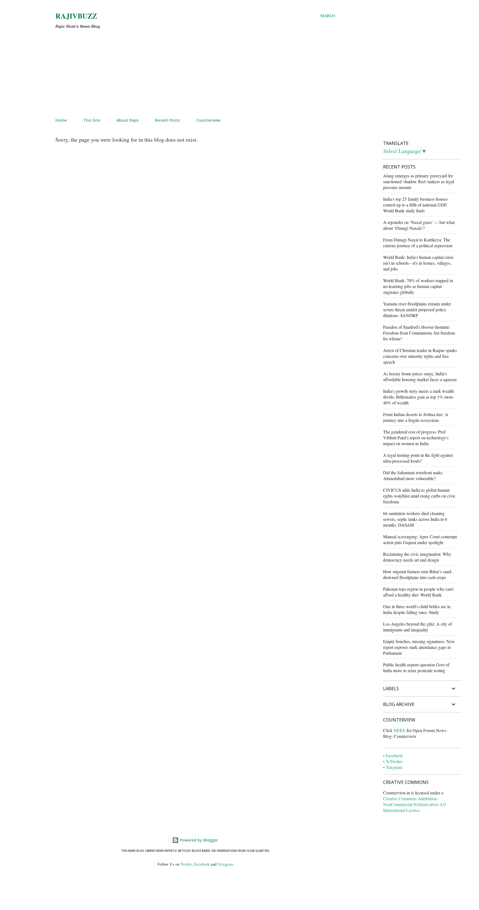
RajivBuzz (76, 16)
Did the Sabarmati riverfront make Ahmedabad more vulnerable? (412, 475)
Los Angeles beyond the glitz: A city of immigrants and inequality (417, 627)
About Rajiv (127, 120)
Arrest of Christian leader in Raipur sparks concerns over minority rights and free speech (420, 356)
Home (61, 120)
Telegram (225, 864)
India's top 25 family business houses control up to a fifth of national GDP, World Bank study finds (415, 204)
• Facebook (393, 755)
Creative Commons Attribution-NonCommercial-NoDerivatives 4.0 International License (414, 804)
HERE (400, 730)
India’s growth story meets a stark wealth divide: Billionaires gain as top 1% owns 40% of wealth (418, 397)
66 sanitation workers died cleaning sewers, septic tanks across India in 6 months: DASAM (415, 519)
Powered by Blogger (198, 840)
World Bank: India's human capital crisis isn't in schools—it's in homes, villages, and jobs (418, 263)
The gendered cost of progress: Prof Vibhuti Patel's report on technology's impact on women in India (416, 437)
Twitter (186, 864)
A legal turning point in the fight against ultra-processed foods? (418, 458)
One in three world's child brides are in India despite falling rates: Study (416, 609)
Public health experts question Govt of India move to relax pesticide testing (416, 667)
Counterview (208, 120)
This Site (91, 120)
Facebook (202, 864)
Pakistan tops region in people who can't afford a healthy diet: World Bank (418, 592)
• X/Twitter (392, 761)
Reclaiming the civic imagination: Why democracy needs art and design (417, 557)
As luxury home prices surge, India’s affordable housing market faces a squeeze (420, 376)
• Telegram (392, 767)
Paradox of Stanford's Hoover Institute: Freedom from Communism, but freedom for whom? (419, 332)
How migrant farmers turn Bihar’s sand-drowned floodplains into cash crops (417, 574)
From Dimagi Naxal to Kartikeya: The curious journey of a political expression (417, 242)
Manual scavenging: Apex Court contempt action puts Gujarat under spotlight (420, 539)
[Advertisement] (181, 72)
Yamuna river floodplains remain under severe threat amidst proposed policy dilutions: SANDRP (417, 309)
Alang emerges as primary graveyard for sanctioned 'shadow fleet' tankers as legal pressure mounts (418, 181)
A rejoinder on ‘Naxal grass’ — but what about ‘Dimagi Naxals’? (419, 225)
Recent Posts (167, 120)
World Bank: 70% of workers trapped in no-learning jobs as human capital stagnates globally (418, 286)
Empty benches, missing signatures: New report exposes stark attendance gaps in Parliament (419, 647)
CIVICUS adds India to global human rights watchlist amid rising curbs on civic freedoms (419, 495)
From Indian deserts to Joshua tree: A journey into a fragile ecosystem (415, 417)
